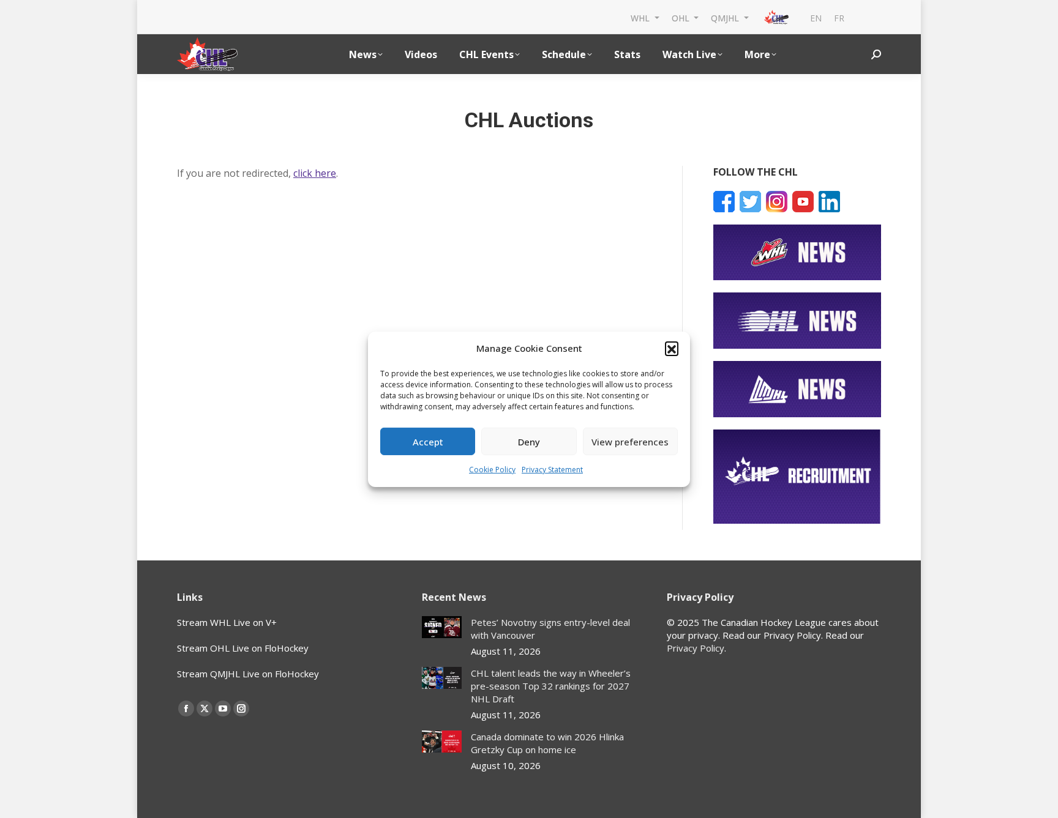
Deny (529, 442)
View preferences (630, 442)
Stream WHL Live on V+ (227, 622)
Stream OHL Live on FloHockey (243, 648)
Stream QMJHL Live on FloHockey (248, 673)
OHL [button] (682, 17)
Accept (428, 442)
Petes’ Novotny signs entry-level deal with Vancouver (550, 628)
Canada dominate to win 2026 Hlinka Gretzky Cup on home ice (547, 743)
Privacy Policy (695, 648)
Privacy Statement (552, 469)
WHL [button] (641, 17)
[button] (672, 348)
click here (314, 173)
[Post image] (442, 627)
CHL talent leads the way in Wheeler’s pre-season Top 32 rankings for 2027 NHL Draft (551, 686)
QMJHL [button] (726, 17)
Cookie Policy (492, 469)
